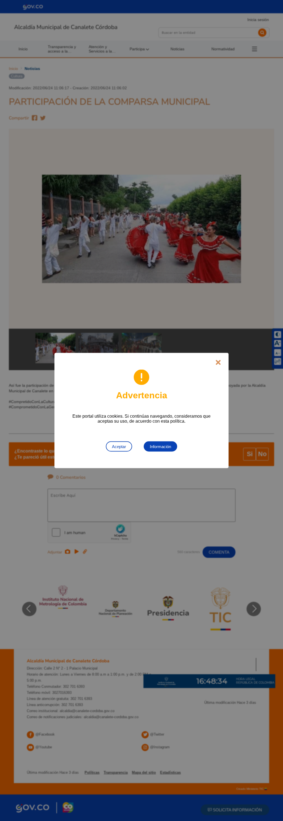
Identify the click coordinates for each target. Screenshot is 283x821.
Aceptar (119, 446)
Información (160, 446)
